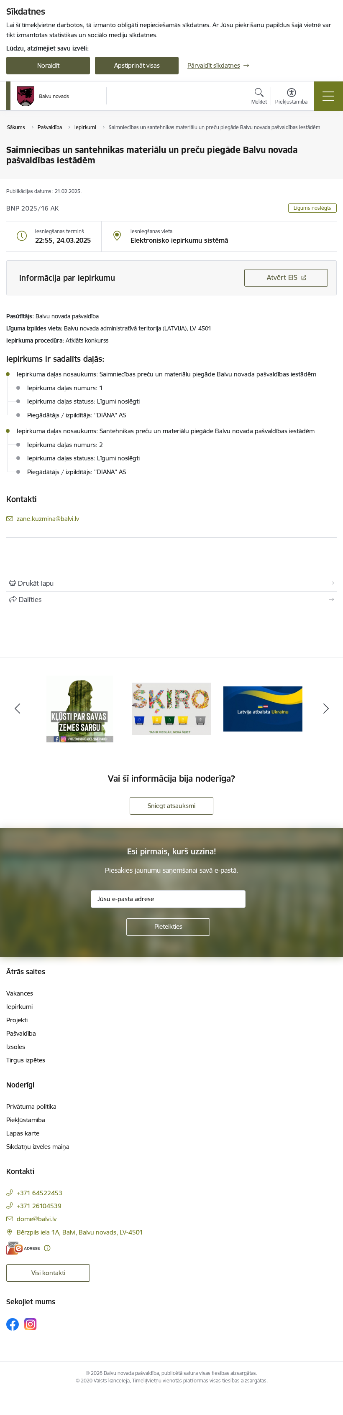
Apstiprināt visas (137, 65)
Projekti (17, 1020)
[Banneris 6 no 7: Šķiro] (171, 708)
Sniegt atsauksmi (171, 806)
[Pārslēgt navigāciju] (328, 96)
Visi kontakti (48, 1273)
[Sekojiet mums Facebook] (12, 1324)
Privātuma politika (31, 1106)
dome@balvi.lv (36, 1219)
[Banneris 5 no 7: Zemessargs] (79, 708)
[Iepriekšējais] (17, 709)
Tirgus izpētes (25, 1060)
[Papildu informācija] (47, 1248)
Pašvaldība (21, 1033)
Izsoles (15, 1047)
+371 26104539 (39, 1206)
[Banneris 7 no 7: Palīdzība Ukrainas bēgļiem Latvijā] (262, 708)
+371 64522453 (39, 1193)
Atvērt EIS (282, 277)
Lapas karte (22, 1133)
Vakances (19, 993)
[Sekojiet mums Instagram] (30, 1324)
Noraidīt (48, 65)
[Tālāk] (326, 709)
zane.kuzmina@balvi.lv (48, 519)
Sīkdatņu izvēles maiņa (37, 1147)
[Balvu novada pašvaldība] (43, 96)
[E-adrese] (23, 1248)
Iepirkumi (19, 1007)
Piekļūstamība (25, 1120)
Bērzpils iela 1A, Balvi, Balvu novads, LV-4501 (80, 1232)
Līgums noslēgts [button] (312, 208)
